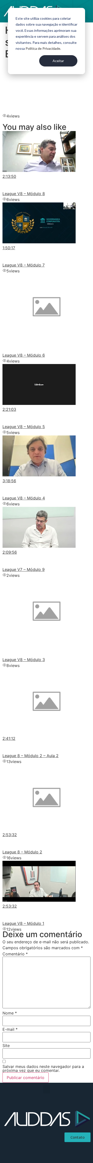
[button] (46, 1089)
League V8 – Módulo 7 (23, 265)
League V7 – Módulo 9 (23, 569)
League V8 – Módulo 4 (23, 498)
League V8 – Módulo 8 (23, 193)
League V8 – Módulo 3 (23, 659)
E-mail (10, 1029)
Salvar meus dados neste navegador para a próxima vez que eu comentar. (43, 1068)
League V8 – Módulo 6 (23, 355)
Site (6, 1045)
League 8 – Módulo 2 (22, 851)
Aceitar (58, 61)
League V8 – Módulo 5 (23, 426)
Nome (9, 1013)
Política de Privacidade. (43, 48)
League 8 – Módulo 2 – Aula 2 (30, 755)
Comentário (15, 954)
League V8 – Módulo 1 (23, 923)
